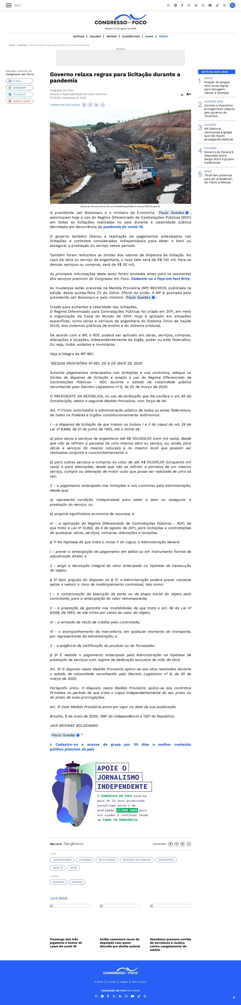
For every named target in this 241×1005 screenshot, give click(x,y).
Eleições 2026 (131, 36)
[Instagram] (203, 5)
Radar (149, 36)
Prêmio (163, 36)
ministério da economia (137, 860)
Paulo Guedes (171, 212)
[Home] (120, 19)
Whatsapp (19, 87)
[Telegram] (175, 5)
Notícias (78, 36)
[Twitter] (189, 5)
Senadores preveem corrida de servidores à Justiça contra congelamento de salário (170, 944)
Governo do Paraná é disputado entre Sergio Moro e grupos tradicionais (219, 157)
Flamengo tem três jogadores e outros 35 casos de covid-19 (66, 942)
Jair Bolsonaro (62, 860)
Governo (77, 882)
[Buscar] (232, 5)
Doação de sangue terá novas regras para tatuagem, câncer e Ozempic (217, 87)
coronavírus (166, 860)
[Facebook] (182, 5)
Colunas (95, 36)
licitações (85, 860)
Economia (58, 882)
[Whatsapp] (168, 5)
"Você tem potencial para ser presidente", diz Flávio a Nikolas (218, 179)
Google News (21, 101)
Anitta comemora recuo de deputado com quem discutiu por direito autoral (120, 942)
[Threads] (224, 5)
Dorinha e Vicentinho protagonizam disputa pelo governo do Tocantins (219, 111)
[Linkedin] (196, 5)
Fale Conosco (139, 981)
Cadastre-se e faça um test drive (160, 278)
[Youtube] (210, 5)
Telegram (19, 94)
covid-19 (58, 867)
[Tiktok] (217, 5)
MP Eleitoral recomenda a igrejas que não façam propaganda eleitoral (218, 134)
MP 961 (73, 867)
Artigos (112, 36)
